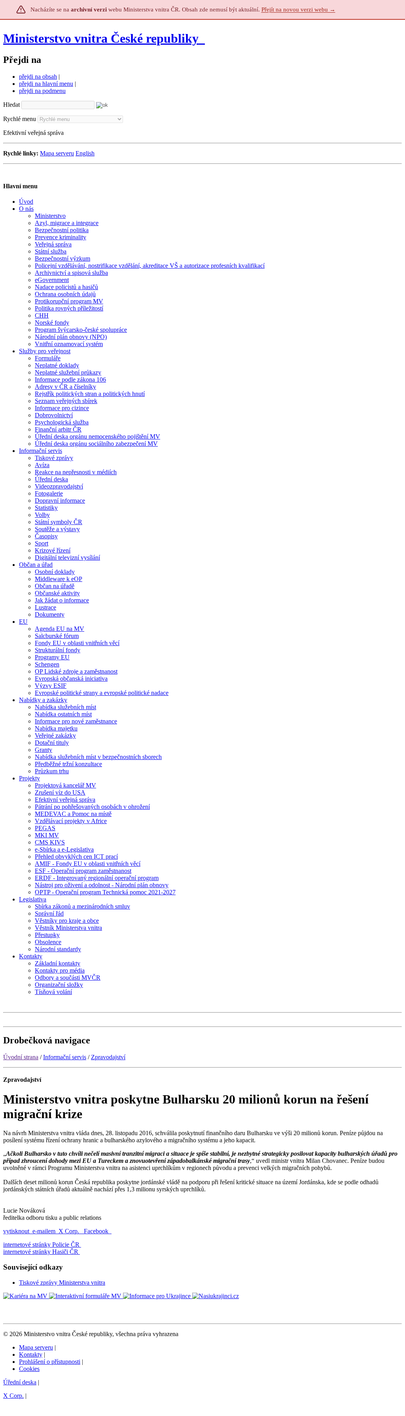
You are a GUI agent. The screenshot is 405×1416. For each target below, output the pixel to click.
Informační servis (64, 1057)
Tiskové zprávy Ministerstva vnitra (62, 1282)
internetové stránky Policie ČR (41, 1244)
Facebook (97, 1231)
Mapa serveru (57, 153)
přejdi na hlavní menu (46, 83)
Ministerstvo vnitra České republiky (101, 38)
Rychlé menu (19, 118)
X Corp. (70, 1231)
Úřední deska (19, 1382)
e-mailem (43, 1231)
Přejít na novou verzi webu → (298, 9)
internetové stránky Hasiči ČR (40, 1251)
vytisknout (16, 1231)
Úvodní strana (20, 1057)
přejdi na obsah (38, 76)
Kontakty (30, 1354)
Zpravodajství (108, 1057)
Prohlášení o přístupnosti (49, 1361)
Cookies (29, 1368)
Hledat (11, 104)
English (85, 153)
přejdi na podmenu (42, 90)
